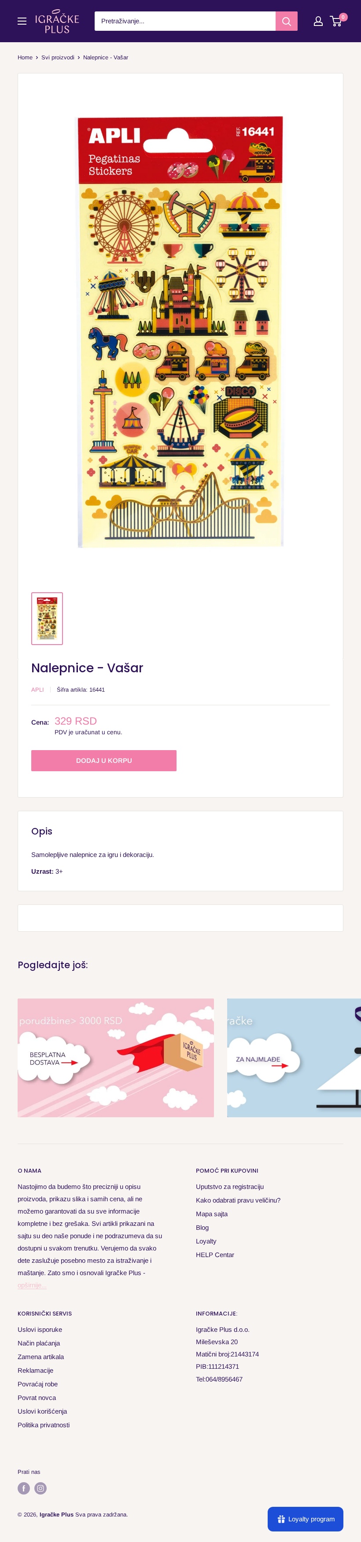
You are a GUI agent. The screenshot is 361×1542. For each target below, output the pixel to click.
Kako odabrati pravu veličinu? (238, 1200)
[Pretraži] (287, 21)
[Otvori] (22, 21)
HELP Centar (215, 1254)
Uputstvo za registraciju (230, 1186)
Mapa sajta (212, 1214)
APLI (37, 689)
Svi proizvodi (57, 57)
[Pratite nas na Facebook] (24, 1488)
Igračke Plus (57, 1514)
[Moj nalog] (318, 21)
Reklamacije (35, 1370)
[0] (336, 21)
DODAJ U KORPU (104, 760)
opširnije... (32, 1285)
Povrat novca (37, 1397)
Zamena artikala (41, 1356)
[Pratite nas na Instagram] (40, 1488)
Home (25, 57)
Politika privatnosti (44, 1425)
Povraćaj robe (38, 1384)
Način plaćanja (39, 1343)
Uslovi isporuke (40, 1329)
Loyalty (206, 1241)
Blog (202, 1227)
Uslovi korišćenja (42, 1411)
